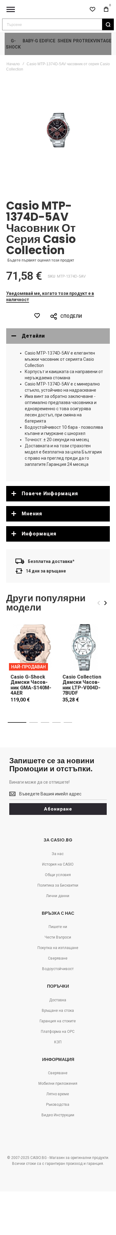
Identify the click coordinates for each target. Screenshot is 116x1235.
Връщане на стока (58, 1010)
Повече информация (50, 493)
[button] (17, 722)
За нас (58, 854)
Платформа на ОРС (58, 1031)
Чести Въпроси (58, 937)
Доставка (57, 1000)
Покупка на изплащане (57, 948)
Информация (39, 534)
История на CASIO (58, 864)
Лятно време (57, 1094)
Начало (13, 64)
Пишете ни (58, 927)
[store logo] (58, 9)
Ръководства (57, 1104)
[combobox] (58, 24)
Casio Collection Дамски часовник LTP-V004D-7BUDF (81, 685)
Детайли (33, 336)
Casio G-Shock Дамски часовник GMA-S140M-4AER (31, 685)
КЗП (58, 1042)
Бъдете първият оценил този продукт (40, 260)
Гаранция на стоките (58, 1021)
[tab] (58, 336)
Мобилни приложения (57, 1083)
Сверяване (57, 958)
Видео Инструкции (57, 1115)
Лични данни (57, 896)
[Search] (108, 24)
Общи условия (58, 875)
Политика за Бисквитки (57, 885)
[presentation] (105, 602)
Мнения (32, 514)
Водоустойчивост (58, 969)
